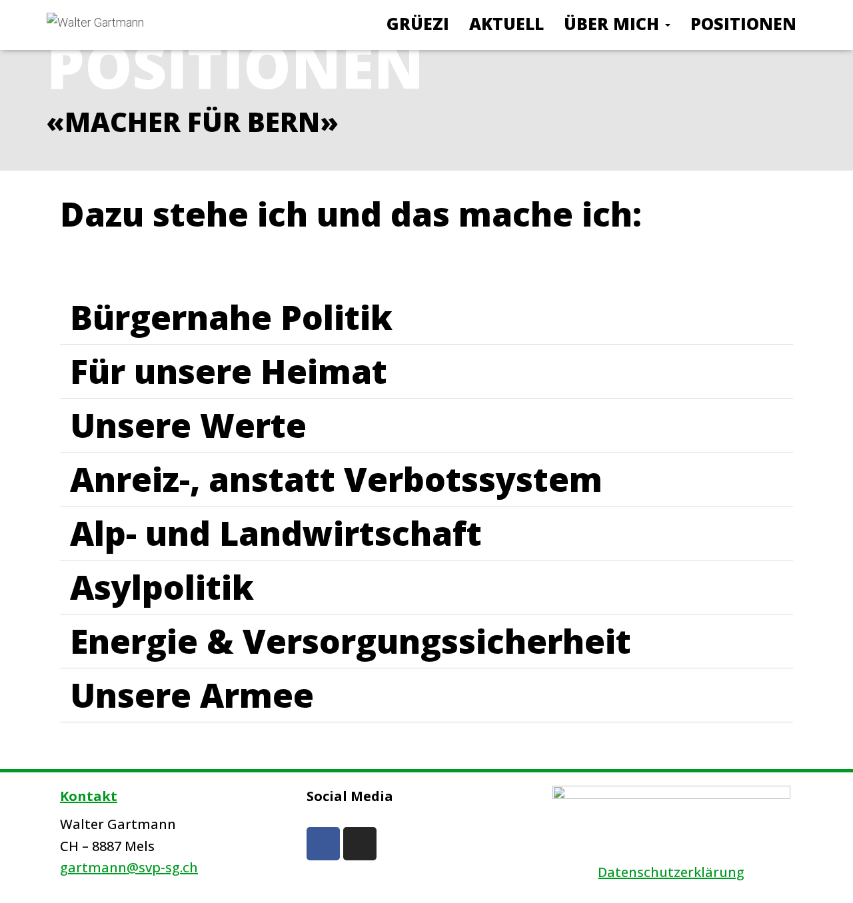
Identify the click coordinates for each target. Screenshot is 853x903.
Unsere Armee (192, 695)
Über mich (614, 23)
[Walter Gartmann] (95, 25)
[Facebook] (323, 843)
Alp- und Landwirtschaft (276, 533)
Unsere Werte (188, 425)
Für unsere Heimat (228, 371)
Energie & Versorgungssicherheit (350, 641)
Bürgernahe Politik (231, 317)
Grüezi (418, 23)
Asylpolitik (162, 587)
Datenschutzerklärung (671, 872)
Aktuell (506, 23)
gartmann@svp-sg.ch (129, 867)
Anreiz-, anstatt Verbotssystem (336, 479)
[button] (426, 318)
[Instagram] (360, 843)
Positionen (743, 23)
